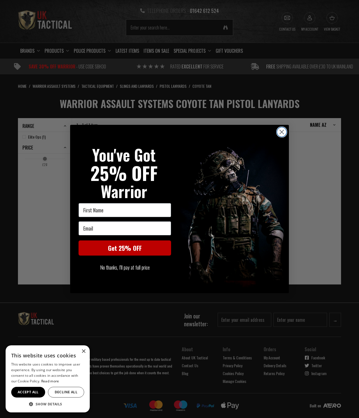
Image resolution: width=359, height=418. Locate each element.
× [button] (83, 351)
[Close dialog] (282, 132)
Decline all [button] (66, 392)
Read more (50, 381)
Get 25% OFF (125, 248)
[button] (47, 404)
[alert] (48, 378)
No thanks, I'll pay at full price (125, 267)
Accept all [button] (28, 392)
